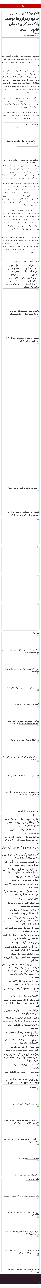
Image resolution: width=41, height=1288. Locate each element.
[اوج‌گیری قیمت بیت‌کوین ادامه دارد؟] (32, 1161)
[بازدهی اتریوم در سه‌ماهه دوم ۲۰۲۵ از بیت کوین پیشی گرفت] (20, 317)
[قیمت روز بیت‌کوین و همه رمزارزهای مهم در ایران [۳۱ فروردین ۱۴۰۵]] (20, 491)
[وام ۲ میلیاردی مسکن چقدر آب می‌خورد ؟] (28, 726)
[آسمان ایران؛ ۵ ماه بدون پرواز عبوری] (28, 690)
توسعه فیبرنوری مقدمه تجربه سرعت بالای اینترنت (22, 688)
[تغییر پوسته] (37, 7)
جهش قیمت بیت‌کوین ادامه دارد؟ (28, 1158)
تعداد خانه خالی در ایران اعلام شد (28, 811)
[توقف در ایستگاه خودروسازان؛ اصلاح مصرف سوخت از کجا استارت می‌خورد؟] (28, 636)
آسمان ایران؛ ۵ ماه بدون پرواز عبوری (26, 704)
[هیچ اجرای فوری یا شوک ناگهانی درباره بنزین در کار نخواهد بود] (28, 655)
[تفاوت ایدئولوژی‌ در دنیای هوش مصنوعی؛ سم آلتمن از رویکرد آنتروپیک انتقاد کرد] (32, 1217)
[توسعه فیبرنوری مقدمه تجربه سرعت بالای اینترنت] (28, 673)
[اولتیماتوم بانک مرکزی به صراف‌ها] (23, 344)
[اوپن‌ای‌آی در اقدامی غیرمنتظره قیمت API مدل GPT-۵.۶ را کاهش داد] (32, 1198)
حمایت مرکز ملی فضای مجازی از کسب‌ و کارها (23, 775)
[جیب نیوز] (20, 6)
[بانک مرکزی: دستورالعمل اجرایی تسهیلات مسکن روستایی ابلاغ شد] (27, 127)
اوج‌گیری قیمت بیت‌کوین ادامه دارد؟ (27, 1175)
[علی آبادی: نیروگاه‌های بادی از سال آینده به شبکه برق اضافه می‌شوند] (32, 1125)
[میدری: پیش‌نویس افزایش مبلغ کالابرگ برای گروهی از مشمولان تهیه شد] (28, 742)
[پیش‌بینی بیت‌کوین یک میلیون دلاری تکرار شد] (32, 1089)
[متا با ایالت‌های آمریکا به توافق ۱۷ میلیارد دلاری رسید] (32, 1182)
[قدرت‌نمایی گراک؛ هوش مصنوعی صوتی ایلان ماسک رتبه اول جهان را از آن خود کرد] (32, 1236)
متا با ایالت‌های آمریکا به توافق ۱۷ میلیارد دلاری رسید (21, 1196)
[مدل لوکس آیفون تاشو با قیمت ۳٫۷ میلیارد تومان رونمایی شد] (32, 1255)
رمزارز (24, 259)
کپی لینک (17, 261)
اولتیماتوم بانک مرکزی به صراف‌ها (23, 488)
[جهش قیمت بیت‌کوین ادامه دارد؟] (32, 1144)
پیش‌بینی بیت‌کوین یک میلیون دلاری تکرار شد (24, 1104)
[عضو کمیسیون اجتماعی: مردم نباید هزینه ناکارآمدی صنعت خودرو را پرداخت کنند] (28, 778)
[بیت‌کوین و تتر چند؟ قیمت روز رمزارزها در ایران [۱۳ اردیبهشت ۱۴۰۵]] (27, 146)
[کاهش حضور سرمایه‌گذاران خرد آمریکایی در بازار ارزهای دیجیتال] (20, 290)
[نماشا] (39, 1283)
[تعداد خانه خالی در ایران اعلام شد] (28, 797)
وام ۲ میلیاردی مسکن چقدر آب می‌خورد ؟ (25, 740)
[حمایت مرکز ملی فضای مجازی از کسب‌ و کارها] (28, 761)
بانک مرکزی (34, 259)
